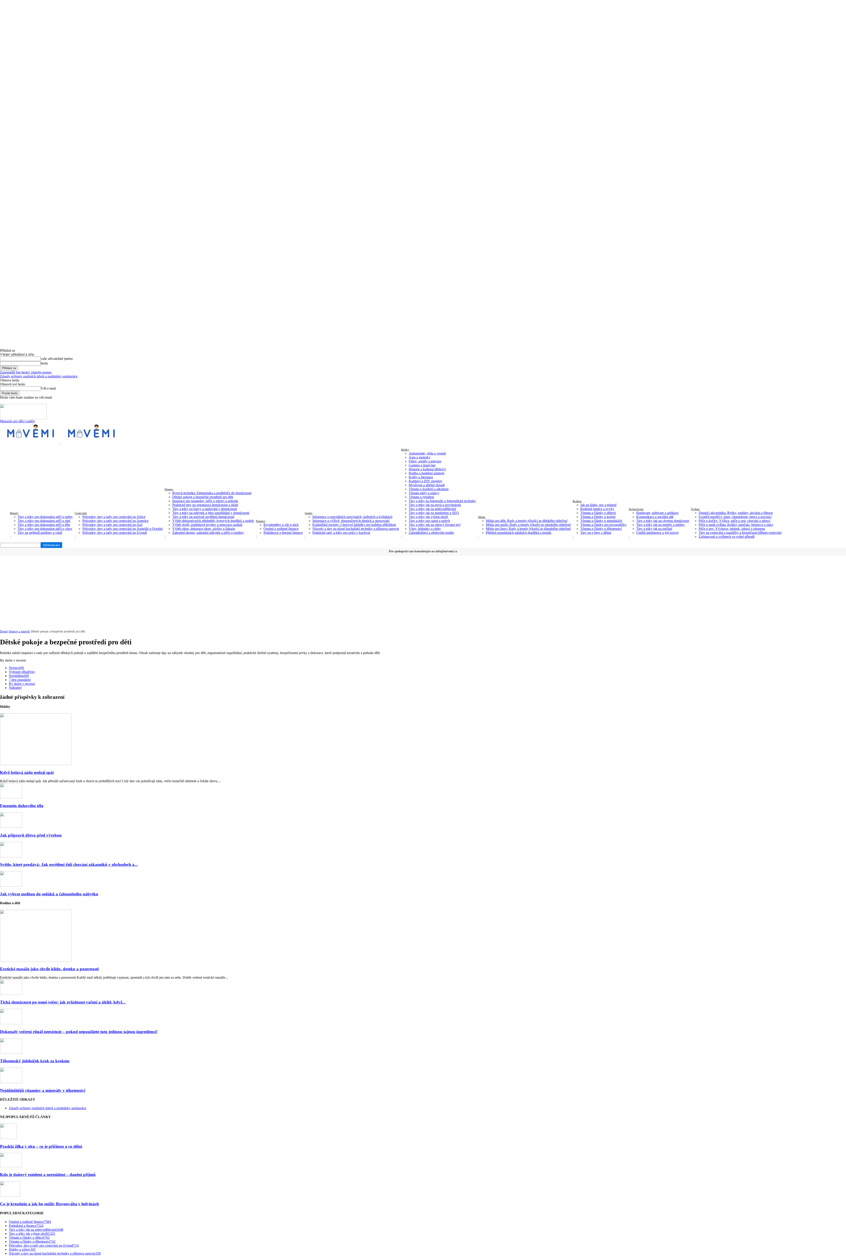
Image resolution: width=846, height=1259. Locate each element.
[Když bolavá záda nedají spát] (35, 764)
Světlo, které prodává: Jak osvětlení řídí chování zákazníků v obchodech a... (69, 864)
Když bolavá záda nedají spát (27, 772)
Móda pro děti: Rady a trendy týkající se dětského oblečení (526, 521)
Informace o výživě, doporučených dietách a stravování (350, 521)
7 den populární (20, 680)
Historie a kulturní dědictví (427, 469)
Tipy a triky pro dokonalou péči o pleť (44, 521)
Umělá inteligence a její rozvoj (657, 532)
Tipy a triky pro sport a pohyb (429, 521)
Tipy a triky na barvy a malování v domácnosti (204, 509)
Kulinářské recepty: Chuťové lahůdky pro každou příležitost (354, 525)
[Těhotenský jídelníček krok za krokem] (11, 1052)
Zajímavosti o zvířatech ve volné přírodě (727, 536)
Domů (4, 631)
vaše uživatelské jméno (57, 359)
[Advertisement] (423, 588)
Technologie (636, 509)
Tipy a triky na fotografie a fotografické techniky (442, 501)
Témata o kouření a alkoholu (429, 489)
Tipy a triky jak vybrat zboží (428, 517)
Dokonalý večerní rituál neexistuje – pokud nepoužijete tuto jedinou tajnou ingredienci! (79, 1031)
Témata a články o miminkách (601, 521)
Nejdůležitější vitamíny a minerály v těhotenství (42, 1090)
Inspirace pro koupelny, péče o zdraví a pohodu (205, 501)
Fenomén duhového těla (21, 805)
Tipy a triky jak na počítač (654, 529)
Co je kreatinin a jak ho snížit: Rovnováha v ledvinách (49, 1204)
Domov (169, 489)
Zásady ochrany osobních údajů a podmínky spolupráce (39, 376)
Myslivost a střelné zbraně (427, 485)
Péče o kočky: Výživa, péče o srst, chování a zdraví (734, 521)
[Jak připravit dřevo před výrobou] (11, 826)
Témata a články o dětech (598, 513)
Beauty (14, 513)
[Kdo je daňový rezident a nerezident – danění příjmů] (11, 1166)
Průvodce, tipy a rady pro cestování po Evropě (114, 532)
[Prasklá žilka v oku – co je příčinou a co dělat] (8, 1138)
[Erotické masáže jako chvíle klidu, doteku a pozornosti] (35, 960)
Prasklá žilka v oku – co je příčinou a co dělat (41, 1146)
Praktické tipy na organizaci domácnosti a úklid (205, 505)
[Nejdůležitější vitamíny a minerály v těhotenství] (11, 1082)
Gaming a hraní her (422, 465)
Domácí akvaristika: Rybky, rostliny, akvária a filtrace (736, 513)
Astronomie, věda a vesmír (427, 453)
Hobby (405, 449)
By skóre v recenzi (22, 684)
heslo (44, 363)
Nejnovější (16, 668)
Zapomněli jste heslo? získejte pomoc (26, 372)
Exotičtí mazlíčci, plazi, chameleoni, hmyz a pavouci (735, 517)
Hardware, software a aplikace (657, 513)
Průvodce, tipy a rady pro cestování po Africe (113, 517)
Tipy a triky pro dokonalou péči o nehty (45, 517)
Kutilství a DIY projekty (425, 481)
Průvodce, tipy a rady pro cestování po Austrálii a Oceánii (122, 529)
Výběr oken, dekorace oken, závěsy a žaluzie (203, 529)
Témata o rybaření (421, 497)
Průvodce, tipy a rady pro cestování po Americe (115, 521)
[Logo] (30, 442)
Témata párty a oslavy (424, 493)
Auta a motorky (419, 457)
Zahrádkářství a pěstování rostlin (431, 532)
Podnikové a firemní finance (283, 532)
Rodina (577, 501)
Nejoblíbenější (19, 676)
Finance (260, 521)
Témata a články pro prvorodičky (603, 525)
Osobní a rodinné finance (281, 529)
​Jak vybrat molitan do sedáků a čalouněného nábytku (49, 894)
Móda (481, 517)
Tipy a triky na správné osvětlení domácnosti (203, 517)
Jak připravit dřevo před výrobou (31, 835)
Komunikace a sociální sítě (654, 517)
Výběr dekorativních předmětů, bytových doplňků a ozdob (213, 521)
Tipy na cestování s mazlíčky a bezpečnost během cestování (740, 532)
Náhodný (15, 688)
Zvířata (695, 509)
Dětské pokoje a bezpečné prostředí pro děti (202, 497)
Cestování (81, 513)
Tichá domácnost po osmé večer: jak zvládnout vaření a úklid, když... (63, 1002)
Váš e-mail (48, 388)
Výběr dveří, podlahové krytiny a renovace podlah (207, 525)
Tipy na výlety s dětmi (595, 532)
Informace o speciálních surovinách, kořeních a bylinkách (352, 517)
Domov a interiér (19, 631)
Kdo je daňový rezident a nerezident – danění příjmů (48, 1174)
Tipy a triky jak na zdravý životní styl (434, 525)
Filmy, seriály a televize (425, 461)
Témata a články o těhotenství (601, 529)
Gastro (308, 513)
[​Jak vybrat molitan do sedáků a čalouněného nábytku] (11, 885)
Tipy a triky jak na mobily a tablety (660, 525)
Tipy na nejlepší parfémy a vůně (40, 532)
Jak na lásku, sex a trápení (598, 505)
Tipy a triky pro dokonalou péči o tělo (44, 525)
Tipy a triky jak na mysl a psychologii (435, 505)
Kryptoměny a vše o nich (281, 525)
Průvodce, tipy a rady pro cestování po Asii (112, 525)
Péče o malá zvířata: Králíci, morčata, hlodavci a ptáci (736, 525)
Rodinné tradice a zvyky (597, 509)
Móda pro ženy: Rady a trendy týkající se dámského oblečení (528, 529)
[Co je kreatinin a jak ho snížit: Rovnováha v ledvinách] (10, 1195)
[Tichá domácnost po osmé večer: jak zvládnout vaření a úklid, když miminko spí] (11, 994)
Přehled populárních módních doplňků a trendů (518, 532)
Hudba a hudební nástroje (426, 473)
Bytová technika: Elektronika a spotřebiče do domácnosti (211, 493)
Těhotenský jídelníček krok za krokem (34, 1061)
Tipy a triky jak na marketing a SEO (434, 513)
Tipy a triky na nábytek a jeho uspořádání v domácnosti (210, 513)
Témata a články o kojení (597, 517)
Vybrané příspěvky (22, 672)
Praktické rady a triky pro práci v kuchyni (341, 532)
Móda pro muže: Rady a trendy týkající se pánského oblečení (528, 525)
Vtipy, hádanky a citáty (425, 529)
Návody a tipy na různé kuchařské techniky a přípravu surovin (355, 529)
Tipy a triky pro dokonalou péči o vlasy (45, 529)
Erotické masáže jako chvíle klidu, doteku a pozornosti (49, 969)
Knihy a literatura (421, 477)
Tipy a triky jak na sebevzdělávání (432, 509)
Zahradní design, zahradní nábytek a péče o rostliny (208, 532)
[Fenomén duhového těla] (11, 797)
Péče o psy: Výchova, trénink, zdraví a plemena (732, 529)
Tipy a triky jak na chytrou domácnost (662, 521)
